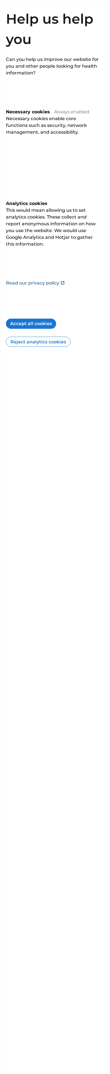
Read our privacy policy (32, 283)
